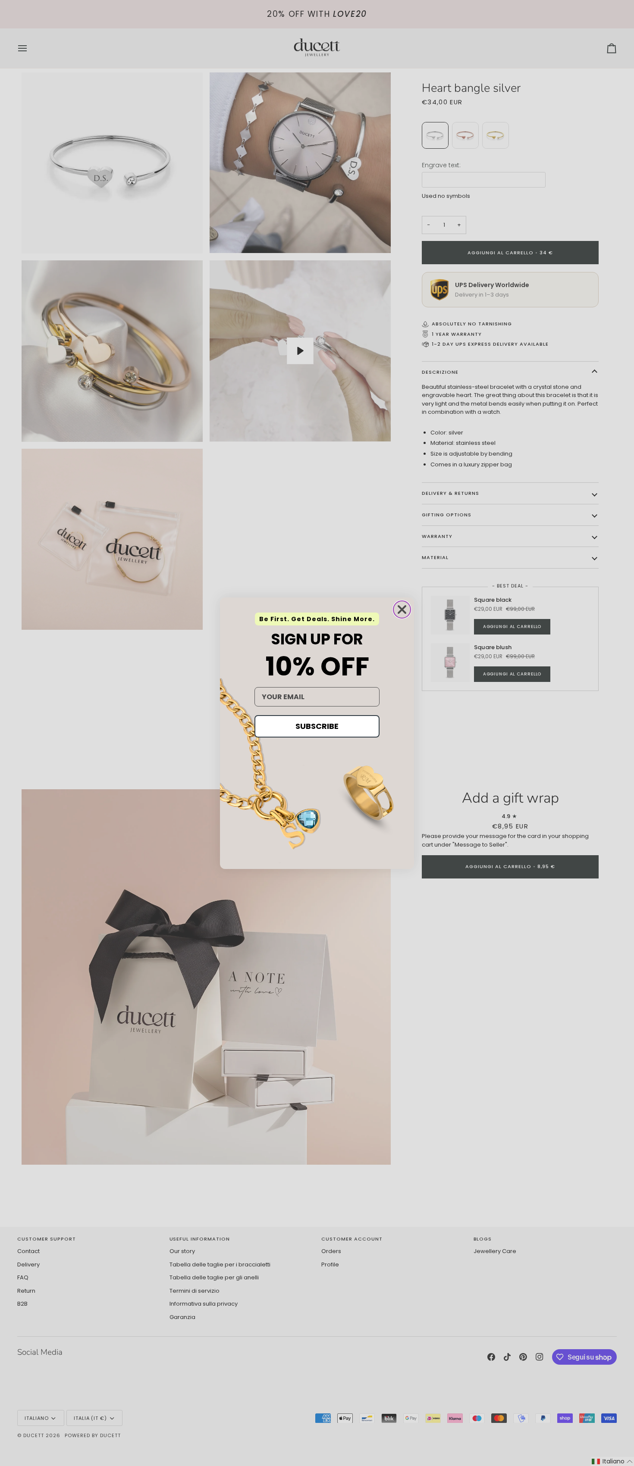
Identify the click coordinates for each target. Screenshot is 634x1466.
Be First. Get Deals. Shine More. (317, 619)
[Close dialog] (402, 609)
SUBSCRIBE (317, 726)
